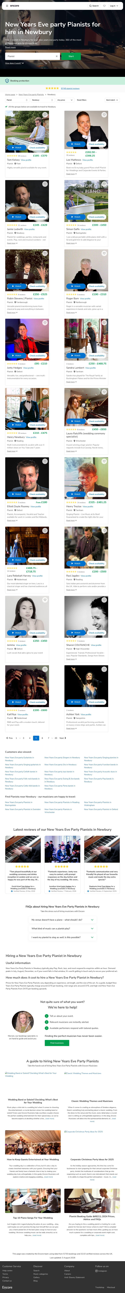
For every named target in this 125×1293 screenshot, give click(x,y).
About (67, 1270)
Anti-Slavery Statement (74, 1277)
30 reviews (70, 155)
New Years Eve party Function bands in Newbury (101, 766)
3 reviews (70, 364)
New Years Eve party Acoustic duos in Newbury (100, 773)
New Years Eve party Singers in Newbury (62, 757)
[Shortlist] (104, 6)
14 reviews (81, 225)
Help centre (7, 1270)
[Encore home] (14, 6)
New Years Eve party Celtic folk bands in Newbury (22, 787)
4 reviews (21, 364)
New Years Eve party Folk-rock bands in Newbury (22, 780)
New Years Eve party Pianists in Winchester (58, 811)
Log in (112, 6)
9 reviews (21, 294)
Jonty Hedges (66, 886)
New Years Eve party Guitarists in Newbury (19, 759)
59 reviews (22, 156)
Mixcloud (111, 1287)
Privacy (5, 1277)
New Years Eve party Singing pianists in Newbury (101, 759)
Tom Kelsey (25, 886)
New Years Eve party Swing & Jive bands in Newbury (62, 780)
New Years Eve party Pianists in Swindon (23, 809)
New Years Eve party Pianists (31, 94)
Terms (5, 1274)
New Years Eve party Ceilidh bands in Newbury (21, 773)
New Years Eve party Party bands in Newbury (60, 787)
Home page (10, 94)
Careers (67, 1274)
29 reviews (22, 433)
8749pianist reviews (70, 88)
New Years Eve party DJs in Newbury (60, 764)
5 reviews (81, 294)
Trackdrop (99, 1287)
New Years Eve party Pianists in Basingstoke (18, 804)
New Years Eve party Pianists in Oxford (101, 809)
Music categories (40, 1274)
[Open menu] (7, 6)
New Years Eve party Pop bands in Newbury (99, 780)
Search (95, 6)
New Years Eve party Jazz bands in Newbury (59, 773)
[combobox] (17, 100)
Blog (35, 1281)
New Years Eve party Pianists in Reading (62, 802)
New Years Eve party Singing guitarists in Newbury (23, 766)
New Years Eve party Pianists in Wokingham (97, 804)
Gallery (36, 1277)
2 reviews (21, 710)
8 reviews (81, 429)
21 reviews (22, 225)
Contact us (7, 1281)
